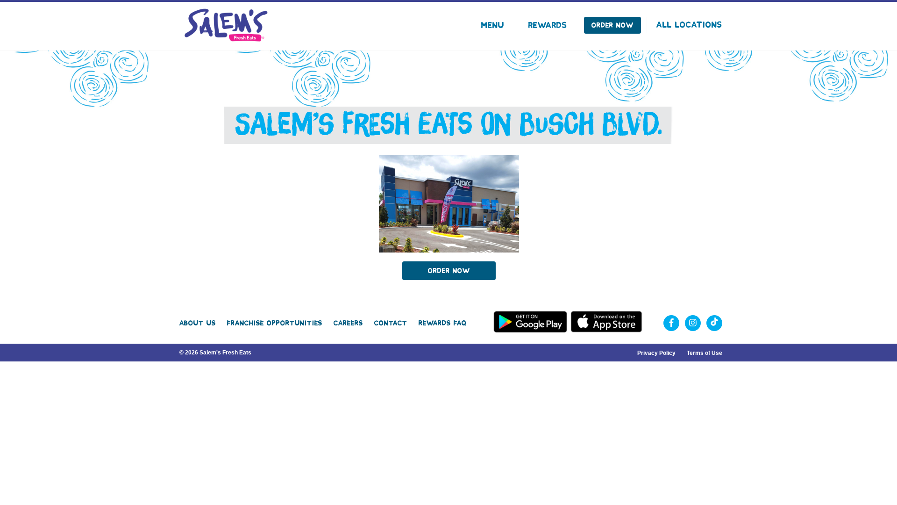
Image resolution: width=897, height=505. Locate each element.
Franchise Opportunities (274, 323)
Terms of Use (704, 353)
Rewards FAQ (443, 323)
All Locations (689, 24)
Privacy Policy (656, 353)
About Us (197, 323)
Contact (390, 323)
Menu (492, 25)
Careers (348, 323)
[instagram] (693, 323)
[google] (714, 323)
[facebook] (671, 323)
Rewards (547, 25)
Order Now (612, 25)
